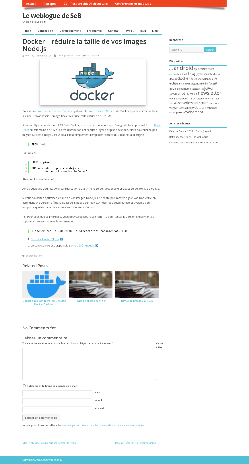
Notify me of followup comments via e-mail (52, 386)
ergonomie (197, 83)
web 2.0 (202, 108)
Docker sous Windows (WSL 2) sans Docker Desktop (44, 302)
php (196, 98)
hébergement (197, 89)
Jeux (143, 30)
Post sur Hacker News (45, 239)
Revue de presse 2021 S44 (90, 301)
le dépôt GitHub (84, 245)
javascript (177, 93)
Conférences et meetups (133, 4)
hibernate (184, 88)
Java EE (129, 30)
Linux (155, 30)
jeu (187, 93)
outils (187, 98)
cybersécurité (205, 74)
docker (29, 255)
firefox (208, 83)
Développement (70, 30)
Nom (97, 392)
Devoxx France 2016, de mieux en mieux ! (136, 442)
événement (193, 111)
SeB (27, 55)
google (173, 88)
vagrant (174, 108)
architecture (206, 69)
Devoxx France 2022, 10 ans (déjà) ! (190, 131)
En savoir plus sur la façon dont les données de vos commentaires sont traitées (103, 425)
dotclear (195, 78)
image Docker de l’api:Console (54, 111)
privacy (204, 98)
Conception (45, 30)
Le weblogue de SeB (51, 15)
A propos (50, 4)
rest (217, 98)
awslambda (175, 74)
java (208, 87)
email (187, 83)
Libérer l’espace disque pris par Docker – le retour (50, 442)
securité (173, 103)
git (35, 255)
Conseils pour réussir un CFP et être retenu (194, 142)
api (195, 69)
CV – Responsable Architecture (86, 4)
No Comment (93, 55)
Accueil (31, 4)
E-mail (98, 400)
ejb (182, 83)
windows (212, 107)
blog (192, 73)
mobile (193, 93)
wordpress (176, 112)
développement (208, 78)
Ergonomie (94, 30)
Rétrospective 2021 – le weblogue (188, 136)
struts (203, 103)
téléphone (214, 103)
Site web (99, 408)
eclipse (175, 83)
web (195, 107)
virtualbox (186, 107)
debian (217, 74)
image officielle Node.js (101, 111)
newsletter (209, 93)
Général (113, 30)
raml (40, 255)
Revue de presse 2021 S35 (137, 301)
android (183, 68)
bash (185, 74)
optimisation (176, 98)
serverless (185, 103)
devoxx (173, 78)
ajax (171, 69)
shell (196, 103)
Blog (28, 30)
